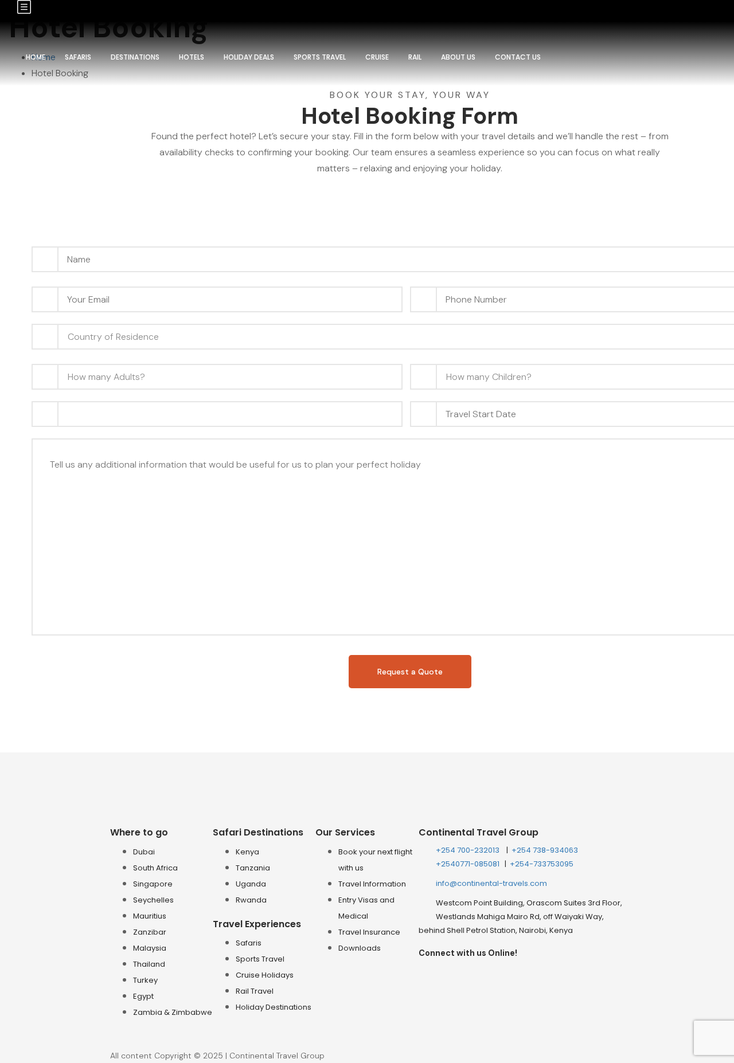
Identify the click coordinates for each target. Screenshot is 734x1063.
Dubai (144, 851)
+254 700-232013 (468, 850)
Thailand (149, 964)
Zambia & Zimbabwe (172, 1012)
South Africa (155, 867)
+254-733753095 (541, 863)
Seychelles (153, 900)
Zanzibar (149, 932)
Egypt (143, 996)
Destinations (135, 57)
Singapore (153, 883)
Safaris (78, 57)
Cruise (377, 57)
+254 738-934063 (545, 850)
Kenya (247, 851)
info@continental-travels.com (491, 883)
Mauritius (149, 916)
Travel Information (372, 883)
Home (35, 57)
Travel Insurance (369, 932)
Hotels (191, 57)
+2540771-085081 (468, 863)
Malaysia (149, 948)
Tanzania (253, 867)
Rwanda (251, 900)
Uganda (251, 883)
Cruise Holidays (265, 975)
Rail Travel (255, 991)
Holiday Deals (249, 57)
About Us (458, 57)
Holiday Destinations (273, 1007)
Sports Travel (320, 57)
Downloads (359, 948)
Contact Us (518, 57)
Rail (414, 57)
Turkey (145, 980)
